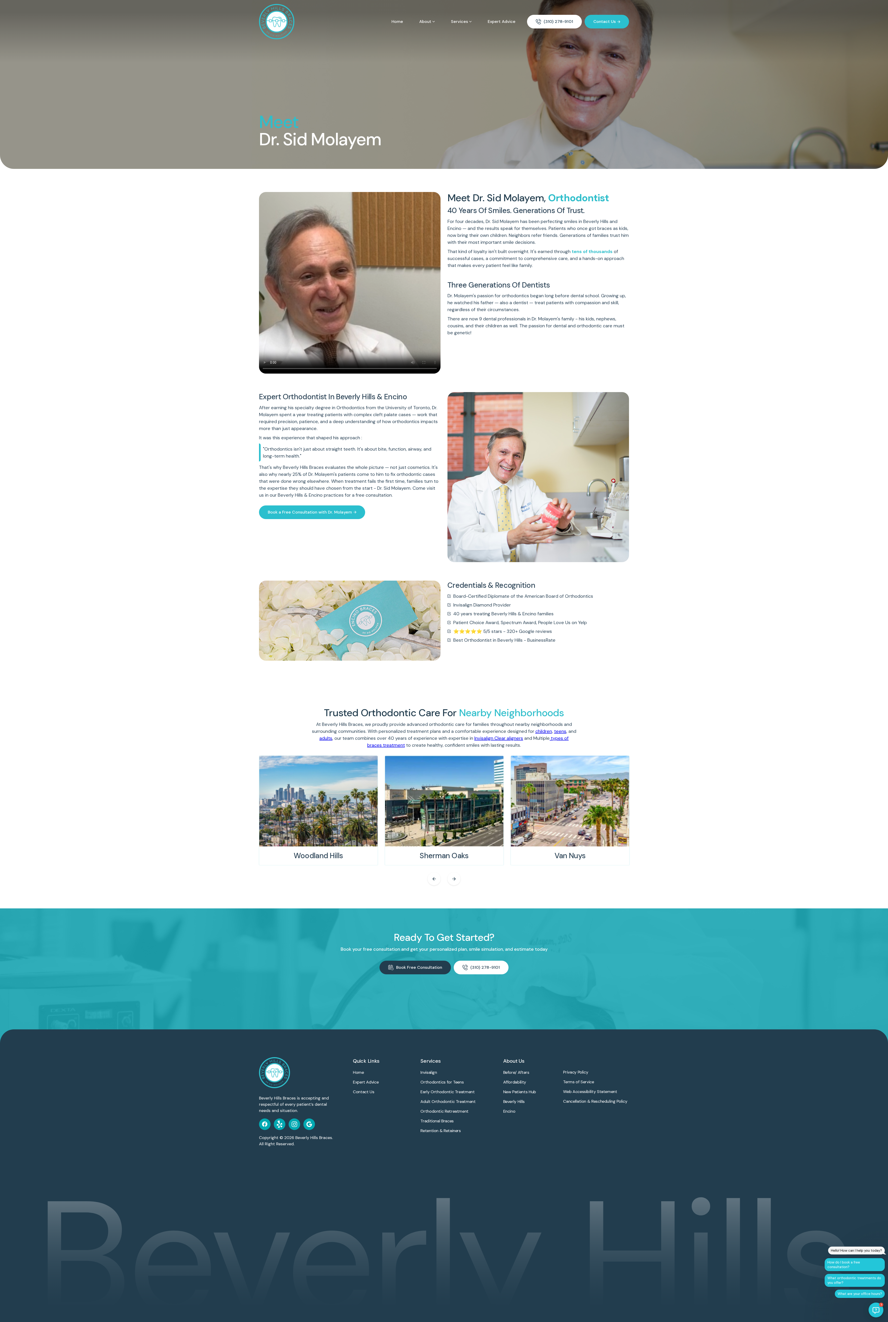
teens (560, 731)
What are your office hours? (860, 1293)
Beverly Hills (595, 221)
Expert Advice (501, 21)
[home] (276, 21)
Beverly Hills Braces (313, 1137)
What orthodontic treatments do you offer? (854, 1280)
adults (325, 738)
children (543, 731)
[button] (427, 21)
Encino (454, 228)
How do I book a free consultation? (843, 1264)
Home (397, 21)
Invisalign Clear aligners (498, 738)
